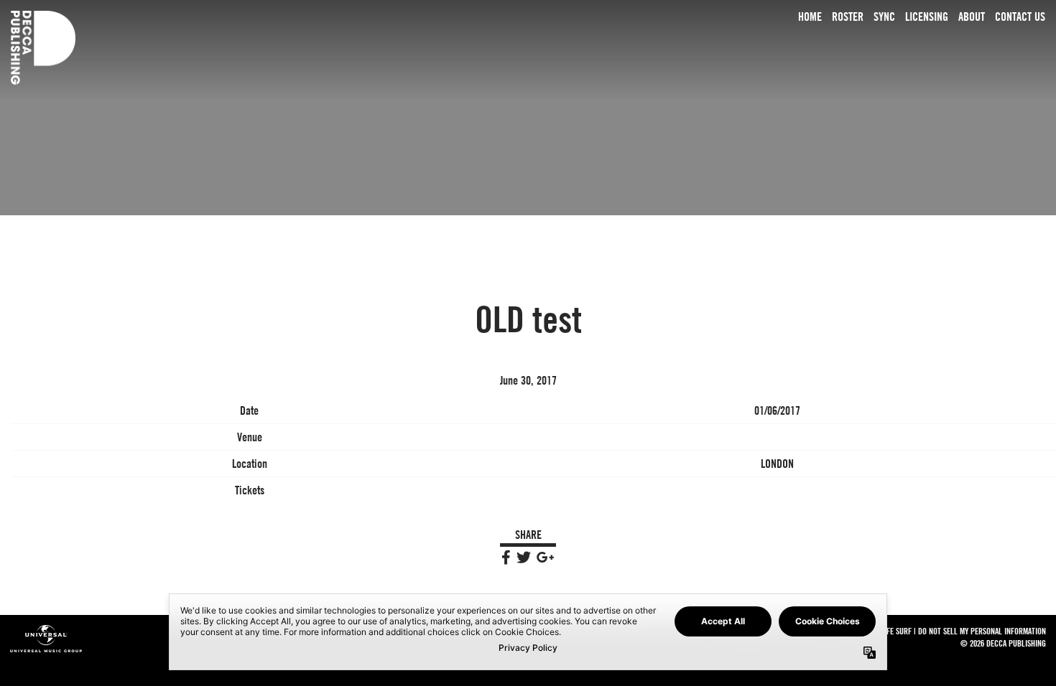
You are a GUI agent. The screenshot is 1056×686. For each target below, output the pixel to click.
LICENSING (926, 16)
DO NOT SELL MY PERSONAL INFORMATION (982, 630)
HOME (810, 16)
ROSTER (847, 16)
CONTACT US (1020, 16)
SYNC (884, 16)
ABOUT (971, 16)
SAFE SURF (895, 630)
